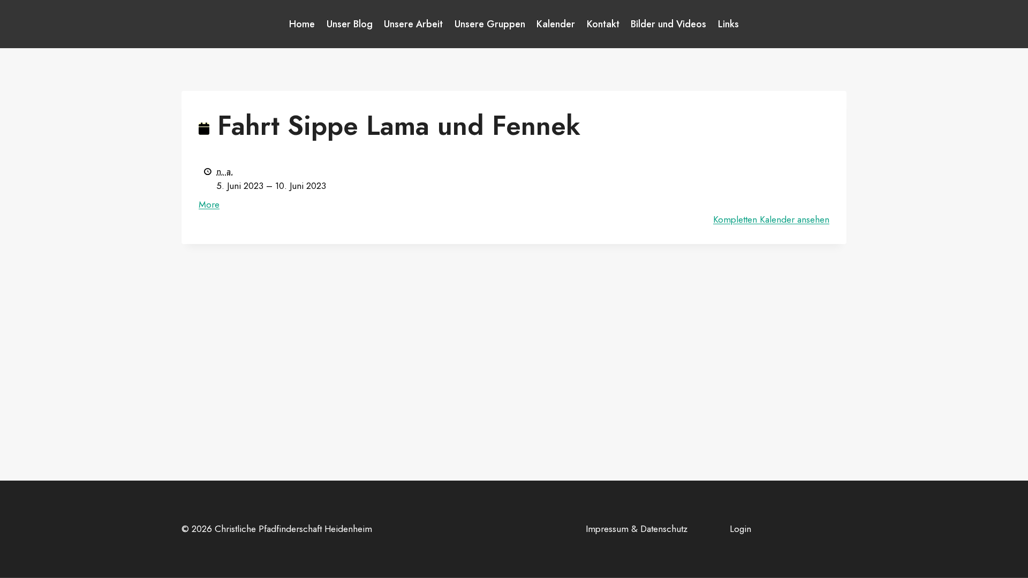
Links (728, 24)
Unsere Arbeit (413, 24)
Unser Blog (350, 24)
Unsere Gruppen (490, 24)
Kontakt (603, 24)
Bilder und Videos (668, 24)
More (209, 204)
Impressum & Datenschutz (636, 528)
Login (740, 528)
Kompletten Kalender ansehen (771, 219)
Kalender (555, 24)
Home (302, 24)
